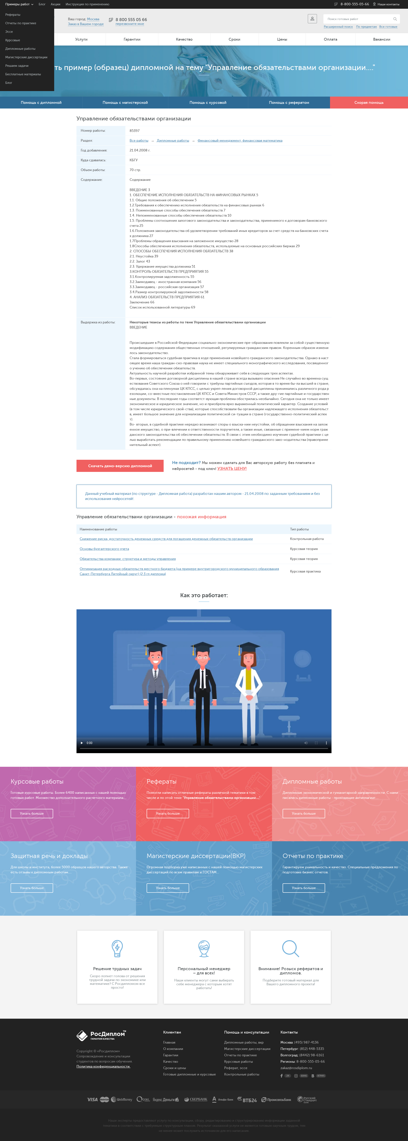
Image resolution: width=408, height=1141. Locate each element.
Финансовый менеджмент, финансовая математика (240, 141)
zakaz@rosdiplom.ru (296, 1068)
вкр (261, 1042)
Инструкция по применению (87, 4)
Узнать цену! (232, 468)
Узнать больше (32, 813)
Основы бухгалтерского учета (104, 549)
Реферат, (231, 1068)
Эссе (9, 32)
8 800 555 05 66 (131, 19)
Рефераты (12, 15)
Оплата (330, 39)
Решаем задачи (16, 66)
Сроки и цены (174, 1068)
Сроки (234, 39)
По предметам (366, 26)
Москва (93, 19)
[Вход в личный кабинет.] (312, 18)
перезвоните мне (130, 24)
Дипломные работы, (241, 1042)
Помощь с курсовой (208, 102)
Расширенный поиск (338, 26)
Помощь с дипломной (41, 102)
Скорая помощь (369, 102)
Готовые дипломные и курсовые (189, 1074)
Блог (8, 83)
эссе (243, 1068)
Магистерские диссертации (26, 57)
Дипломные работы (20, 49)
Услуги (81, 39)
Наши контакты (389, 4)
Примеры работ (17, 4)
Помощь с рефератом (289, 102)
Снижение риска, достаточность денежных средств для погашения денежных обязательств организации (166, 539)
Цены (282, 39)
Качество (184, 39)
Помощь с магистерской (125, 102)
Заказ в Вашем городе (86, 24)
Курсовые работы (238, 1062)
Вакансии (381, 39)
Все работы (139, 141)
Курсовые (12, 40)
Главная (169, 1042)
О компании (173, 1049)
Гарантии (132, 39)
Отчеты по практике (20, 23)
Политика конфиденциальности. (103, 1066)
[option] (117, 967)
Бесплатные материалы (23, 74)
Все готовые (388, 26)
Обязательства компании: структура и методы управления (128, 559)
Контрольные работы (241, 1074)
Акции (55, 4)
